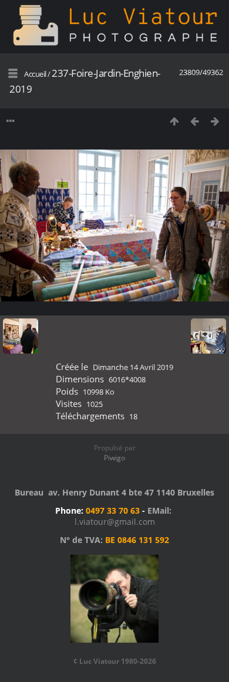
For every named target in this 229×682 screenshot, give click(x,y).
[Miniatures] (174, 121)
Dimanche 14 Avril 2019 (133, 367)
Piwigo (114, 458)
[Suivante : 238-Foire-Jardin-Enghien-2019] (215, 121)
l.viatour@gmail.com (115, 521)
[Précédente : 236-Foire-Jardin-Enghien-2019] (194, 121)
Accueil (35, 74)
